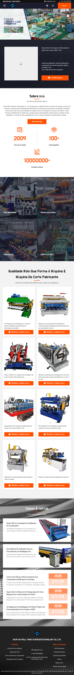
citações (64, 5)
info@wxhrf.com (50, 1)
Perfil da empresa (59, 648)
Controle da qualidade (59, 655)
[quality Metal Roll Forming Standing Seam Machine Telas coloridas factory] (18, 458)
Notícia (59, 659)
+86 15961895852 (65, 1)
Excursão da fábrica (59, 652)
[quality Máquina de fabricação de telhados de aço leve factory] (54, 458)
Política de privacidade (59, 666)
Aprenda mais (37, 121)
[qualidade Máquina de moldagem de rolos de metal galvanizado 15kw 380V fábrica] (21, 63)
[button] (33, 37)
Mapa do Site (59, 663)
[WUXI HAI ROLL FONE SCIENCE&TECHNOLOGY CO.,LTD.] (12, 5)
